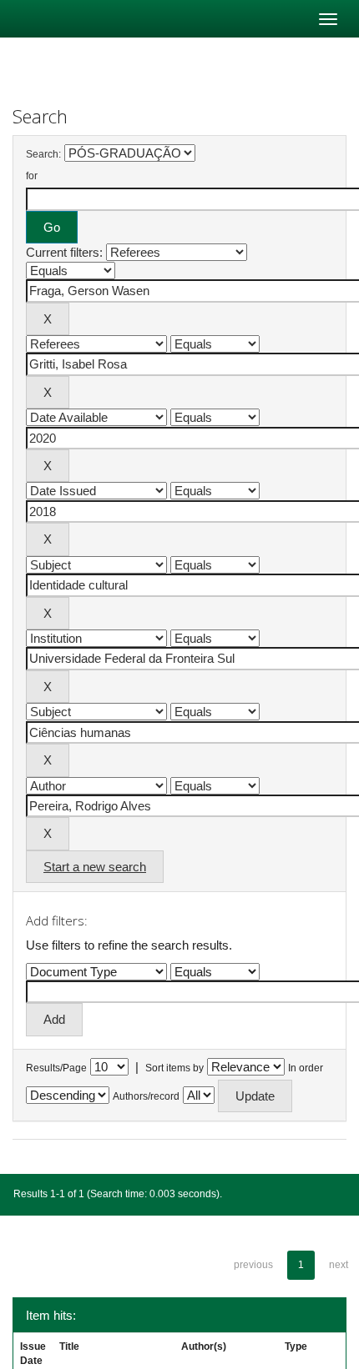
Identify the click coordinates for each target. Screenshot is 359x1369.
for (32, 176)
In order (305, 1068)
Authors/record (146, 1096)
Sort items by (174, 1068)
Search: (43, 154)
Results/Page (56, 1068)
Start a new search (94, 867)
